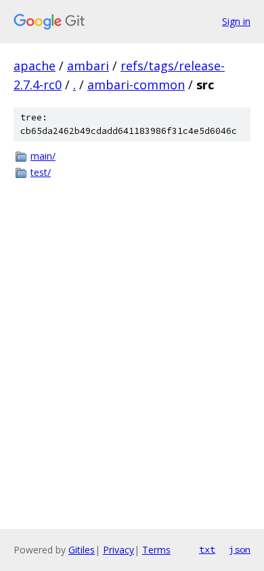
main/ (43, 156)
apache (35, 66)
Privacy (118, 549)
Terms (156, 549)
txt (207, 549)
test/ (40, 172)
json (239, 549)
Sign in (236, 21)
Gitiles (81, 549)
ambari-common (136, 84)
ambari (88, 66)
